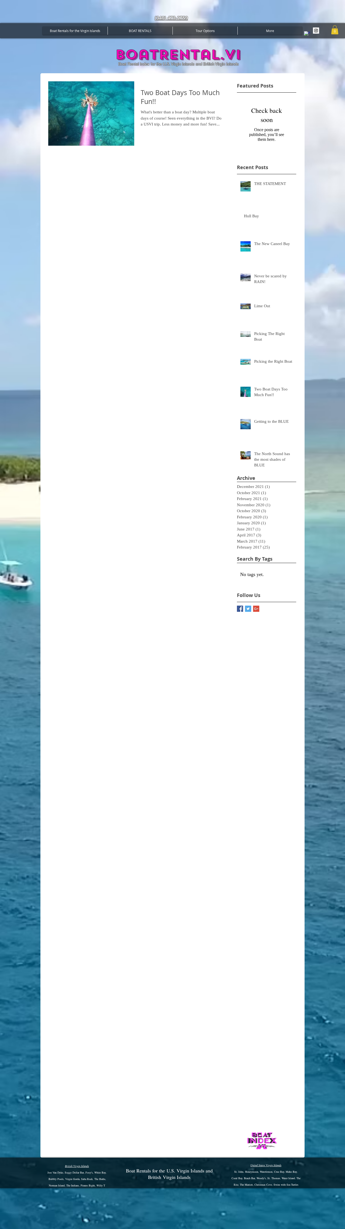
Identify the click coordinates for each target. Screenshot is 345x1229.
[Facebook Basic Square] (240, 609)
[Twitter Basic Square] (248, 609)
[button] (335, 29)
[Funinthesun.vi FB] (307, 34)
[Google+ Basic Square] (256, 609)
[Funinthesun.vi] (316, 30)
